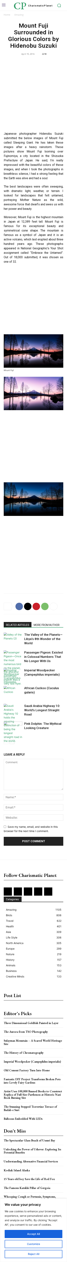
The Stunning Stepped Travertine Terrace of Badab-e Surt (30, 1108)
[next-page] (12, 741)
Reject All (33, 1254)
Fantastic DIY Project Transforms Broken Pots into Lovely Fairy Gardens (32, 1080)
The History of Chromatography (24, 1053)
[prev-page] (6, 741)
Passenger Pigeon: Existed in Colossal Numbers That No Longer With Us (43, 657)
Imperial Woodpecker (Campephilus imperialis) (32, 1062)
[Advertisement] (33, 94)
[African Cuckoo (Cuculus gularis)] (13, 692)
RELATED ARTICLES (17, 624)
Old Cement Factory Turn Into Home (27, 1070)
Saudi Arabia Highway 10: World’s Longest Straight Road (42, 710)
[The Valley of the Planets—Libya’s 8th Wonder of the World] (13, 639)
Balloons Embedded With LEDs (23, 1119)
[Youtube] (48, 891)
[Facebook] (19, 606)
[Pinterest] (36, 606)
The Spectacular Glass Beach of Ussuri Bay (29, 1140)
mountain (53, 230)
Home (7, 14)
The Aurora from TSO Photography (26, 1032)
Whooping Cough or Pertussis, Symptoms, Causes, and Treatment (30, 1198)
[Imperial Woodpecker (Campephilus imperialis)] (13, 676)
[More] (54, 606)
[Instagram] (18, 891)
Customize (33, 1243)
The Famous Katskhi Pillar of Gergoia (27, 1188)
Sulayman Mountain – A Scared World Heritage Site (33, 1042)
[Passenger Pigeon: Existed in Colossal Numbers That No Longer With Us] (13, 667)
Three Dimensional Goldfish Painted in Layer (31, 1023)
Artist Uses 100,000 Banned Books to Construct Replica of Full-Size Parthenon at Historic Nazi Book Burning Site (33, 1094)
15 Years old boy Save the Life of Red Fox (29, 1179)
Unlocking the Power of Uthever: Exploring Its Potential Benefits (32, 1151)
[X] (27, 606)
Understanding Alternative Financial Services (31, 1161)
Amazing (18, 14)
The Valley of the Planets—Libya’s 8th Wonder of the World (43, 639)
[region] (33, 1230)
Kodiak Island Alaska (17, 1170)
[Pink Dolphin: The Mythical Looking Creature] (13, 728)
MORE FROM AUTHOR (47, 624)
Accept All (33, 1233)
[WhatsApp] (45, 606)
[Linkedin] (28, 891)
